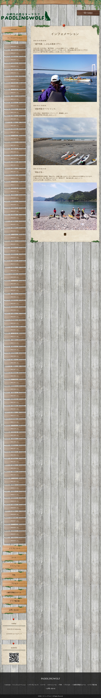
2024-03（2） (15, 237)
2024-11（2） (15, 185)
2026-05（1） (15, 66)
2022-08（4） (15, 363)
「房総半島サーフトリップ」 (45, 109)
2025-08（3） (15, 125)
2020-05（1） (15, 534)
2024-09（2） (15, 198)
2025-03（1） (15, 158)
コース (13, 557)
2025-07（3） (15, 132)
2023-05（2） (15, 303)
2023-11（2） (15, 264)
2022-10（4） (15, 349)
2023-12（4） (15, 257)
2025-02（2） (15, 165)
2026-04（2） (15, 73)
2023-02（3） (15, 323)
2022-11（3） (15, 343)
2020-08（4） (15, 514)
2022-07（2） (15, 369)
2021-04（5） (15, 468)
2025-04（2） (15, 152)
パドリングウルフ (47, 696)
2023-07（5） (15, 290)
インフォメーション (14, 38)
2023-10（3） (15, 270)
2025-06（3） (15, 139)
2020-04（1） (15, 541)
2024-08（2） (15, 204)
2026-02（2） (15, 86)
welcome (14, 29)
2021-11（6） (15, 422)
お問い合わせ (14, 610)
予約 (13, 575)
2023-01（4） (15, 330)
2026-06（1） (15, 59)
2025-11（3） (15, 106)
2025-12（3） (15, 99)
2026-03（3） (15, 79)
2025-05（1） (15, 145)
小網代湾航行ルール (14, 592)
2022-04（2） (15, 389)
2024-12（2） (15, 178)
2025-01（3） (15, 172)
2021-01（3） (15, 481)
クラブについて (15, 548)
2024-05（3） (15, 224)
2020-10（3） (15, 501)
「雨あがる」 (38, 172)
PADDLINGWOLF (50, 678)
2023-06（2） (15, 297)
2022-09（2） (15, 356)
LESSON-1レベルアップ (14, 634)
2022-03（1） (15, 396)
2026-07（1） (15, 53)
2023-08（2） (15, 284)
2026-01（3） (15, 92)
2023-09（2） (15, 277)
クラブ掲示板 (15, 601)
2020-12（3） (15, 488)
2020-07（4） (15, 521)
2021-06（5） (15, 455)
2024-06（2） (15, 218)
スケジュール (15, 566)
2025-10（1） (15, 112)
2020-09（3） (15, 508)
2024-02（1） (15, 244)
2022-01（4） (15, 409)
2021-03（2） (15, 475)
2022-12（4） (15, 336)
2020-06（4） (15, 527)
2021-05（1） (15, 461)
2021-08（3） (15, 442)
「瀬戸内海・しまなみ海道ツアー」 (47, 44)
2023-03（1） (15, 316)
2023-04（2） (15, 310)
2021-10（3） (15, 429)
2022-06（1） (15, 376)
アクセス (15, 583)
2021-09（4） (15, 435)
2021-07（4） (15, 448)
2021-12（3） (15, 415)
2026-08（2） (15, 46)
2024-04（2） (15, 231)
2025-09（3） (15, 119)
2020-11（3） (15, 494)
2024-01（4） (15, 251)
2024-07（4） (15, 211)
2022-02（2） (15, 402)
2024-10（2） (15, 191)
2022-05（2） (15, 382)
